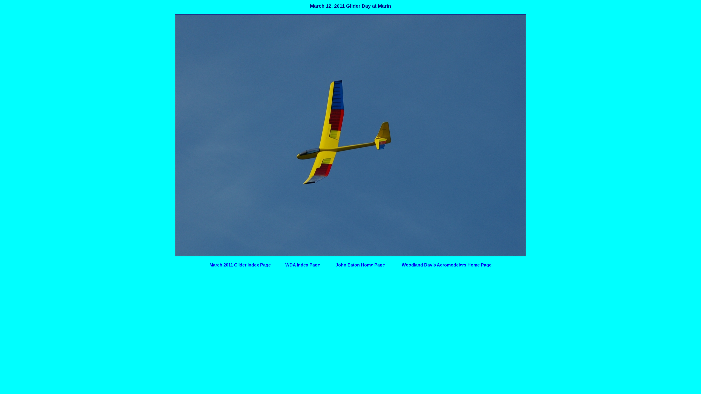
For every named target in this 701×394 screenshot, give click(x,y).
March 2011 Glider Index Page (240, 265)
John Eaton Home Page (360, 265)
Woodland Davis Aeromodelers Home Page (447, 265)
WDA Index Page (302, 265)
